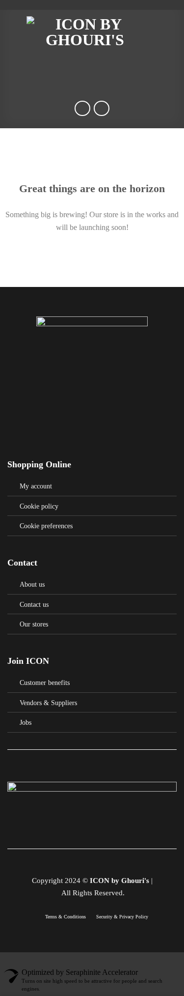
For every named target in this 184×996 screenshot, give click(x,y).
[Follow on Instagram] (74, 862)
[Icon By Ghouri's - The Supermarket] (84, 32)
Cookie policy (39, 506)
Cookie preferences (46, 526)
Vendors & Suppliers (48, 703)
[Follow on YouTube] (122, 862)
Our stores (34, 624)
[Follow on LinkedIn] (110, 862)
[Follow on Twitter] (86, 862)
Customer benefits (45, 682)
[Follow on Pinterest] (98, 862)
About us (32, 584)
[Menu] (13, 32)
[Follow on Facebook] (62, 862)
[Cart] (172, 32)
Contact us (34, 604)
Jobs (25, 722)
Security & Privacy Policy (122, 916)
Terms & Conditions (66, 916)
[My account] (155, 32)
